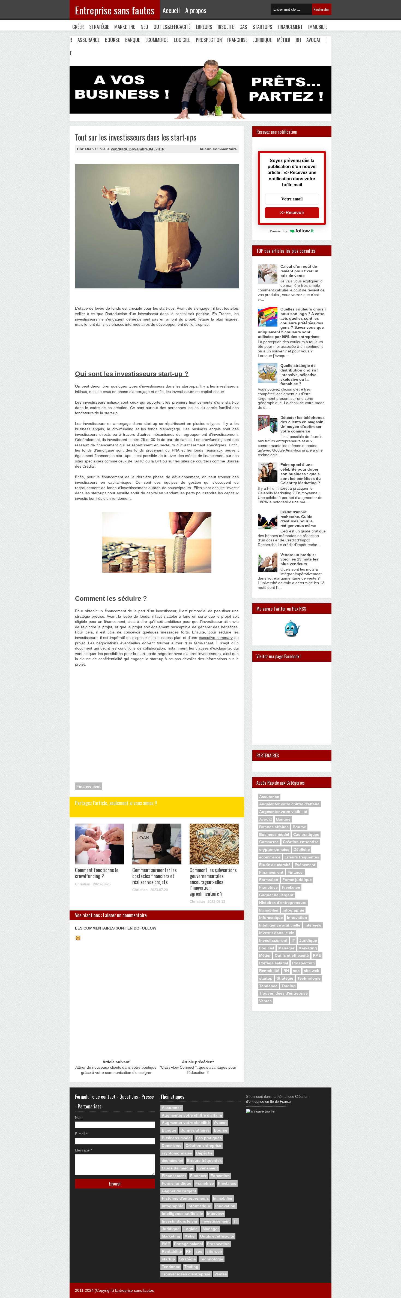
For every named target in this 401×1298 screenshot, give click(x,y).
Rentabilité (269, 970)
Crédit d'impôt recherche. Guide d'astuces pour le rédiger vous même (298, 519)
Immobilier (269, 910)
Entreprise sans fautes (114, 10)
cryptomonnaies (274, 849)
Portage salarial (273, 963)
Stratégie (99, 26)
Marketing (125, 26)
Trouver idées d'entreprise (283, 993)
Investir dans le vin (277, 933)
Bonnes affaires (274, 827)
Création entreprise (301, 842)
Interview (312, 925)
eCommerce (156, 39)
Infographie (293, 910)
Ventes (265, 1001)
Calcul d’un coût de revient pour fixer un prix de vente (299, 271)
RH (298, 39)
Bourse (112, 39)
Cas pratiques (306, 834)
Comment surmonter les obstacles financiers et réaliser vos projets (154, 875)
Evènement (305, 865)
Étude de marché (275, 865)
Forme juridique (297, 879)
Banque (132, 39)
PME (317, 955)
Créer (78, 26)
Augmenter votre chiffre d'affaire (289, 804)
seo (296, 970)
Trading (289, 986)
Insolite (226, 26)
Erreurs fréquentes (302, 857)
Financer (296, 872)
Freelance (291, 887)
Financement (290, 26)
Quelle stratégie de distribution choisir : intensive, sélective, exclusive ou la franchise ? (299, 374)
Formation (268, 879)
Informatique (271, 917)
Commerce (269, 842)
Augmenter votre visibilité (283, 811)
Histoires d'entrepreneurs (282, 902)
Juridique (262, 39)
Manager (286, 948)
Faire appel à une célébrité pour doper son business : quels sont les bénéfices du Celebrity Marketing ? (300, 473)
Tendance (268, 986)
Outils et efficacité (292, 955)
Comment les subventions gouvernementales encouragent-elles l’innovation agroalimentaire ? (213, 881)
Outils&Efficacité (172, 26)
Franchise (237, 39)
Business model (274, 834)
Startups (262, 26)
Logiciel (182, 39)
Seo (144, 26)
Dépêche (302, 849)
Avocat (313, 39)
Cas (243, 26)
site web (311, 970)
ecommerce (269, 857)
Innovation (297, 917)
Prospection (209, 39)
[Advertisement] (102, 350)
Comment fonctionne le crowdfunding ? (96, 872)
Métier (283, 39)
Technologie (309, 978)
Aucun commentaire (218, 149)
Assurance (88, 39)
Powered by (278, 231)
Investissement (273, 940)
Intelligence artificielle (279, 925)
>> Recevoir (292, 212)
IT (293, 940)
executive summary (216, 637)
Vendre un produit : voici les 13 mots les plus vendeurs (299, 559)
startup (266, 978)
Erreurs (204, 26)
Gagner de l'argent (276, 895)
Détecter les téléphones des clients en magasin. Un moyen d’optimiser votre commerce (302, 424)
